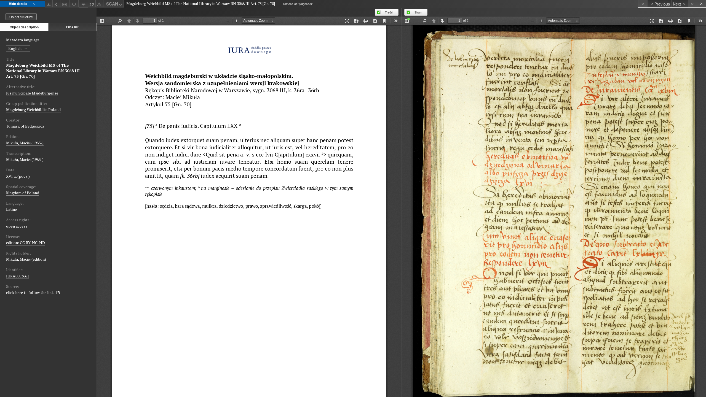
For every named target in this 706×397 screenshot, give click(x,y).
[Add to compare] (64, 3)
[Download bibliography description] (83, 4)
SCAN (112, 4)
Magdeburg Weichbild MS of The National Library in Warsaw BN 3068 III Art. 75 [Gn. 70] (43, 71)
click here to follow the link (30, 292)
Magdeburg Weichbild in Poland (33, 109)
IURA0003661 (17, 276)
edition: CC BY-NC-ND (25, 242)
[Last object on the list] (692, 3)
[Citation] (92, 3)
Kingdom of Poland (22, 192)
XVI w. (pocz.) (18, 176)
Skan (418, 12)
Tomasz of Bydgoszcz (25, 126)
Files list (72, 27)
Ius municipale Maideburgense (32, 93)
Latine (11, 209)
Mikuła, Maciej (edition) (26, 259)
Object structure (21, 16)
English (15, 48)
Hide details (18, 3)
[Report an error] (99, 3)
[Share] (56, 3)
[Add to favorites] (74, 3)
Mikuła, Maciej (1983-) (25, 142)
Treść (389, 12)
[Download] (49, 3)
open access (16, 226)
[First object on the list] (642, 3)
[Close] (701, 3)
